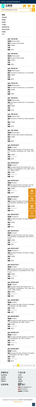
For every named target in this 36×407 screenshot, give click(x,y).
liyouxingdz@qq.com (25, 387)
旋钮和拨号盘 (5, 27)
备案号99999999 (18, 401)
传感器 (20, 379)
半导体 (20, 375)
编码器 (4, 22)
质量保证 (3, 381)
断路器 (4, 19)
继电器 (4, 31)
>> (31, 365)
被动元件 (20, 377)
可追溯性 (3, 377)
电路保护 (20, 381)
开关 (3, 34)
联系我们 (33, 6)
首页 (24, 6)
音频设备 (4, 17)
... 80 (33, 365)
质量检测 (3, 379)
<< (16, 365)
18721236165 (23, 389)
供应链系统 (4, 375)
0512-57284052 (24, 391)
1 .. (14, 365)
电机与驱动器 (5, 29)
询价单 (29, 6)
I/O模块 (4, 24)
